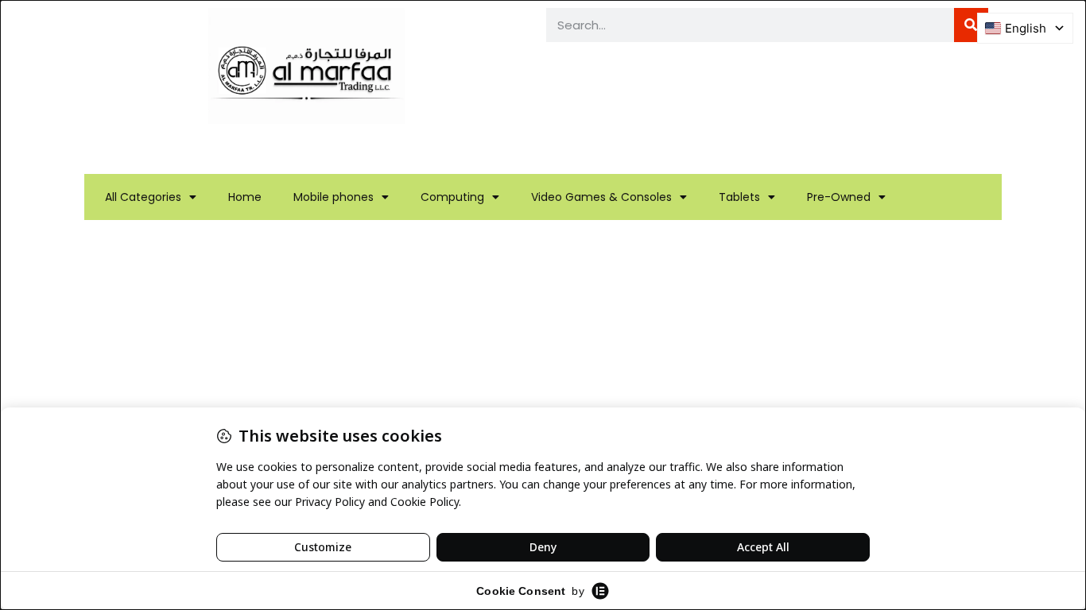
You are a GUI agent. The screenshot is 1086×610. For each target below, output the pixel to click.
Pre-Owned (839, 197)
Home (245, 197)
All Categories (143, 197)
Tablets (739, 197)
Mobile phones (333, 197)
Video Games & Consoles (601, 197)
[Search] (971, 25)
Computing (452, 197)
